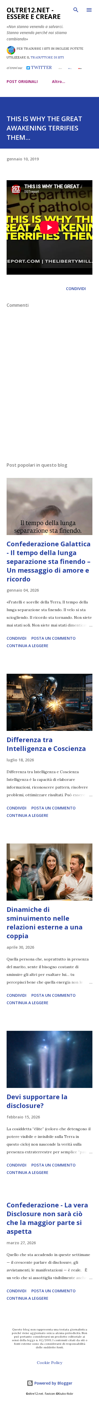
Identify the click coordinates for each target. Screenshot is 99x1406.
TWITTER (40, 67)
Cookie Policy (49, 1362)
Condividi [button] (76, 288)
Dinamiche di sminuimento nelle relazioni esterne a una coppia (44, 922)
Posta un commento (53, 638)
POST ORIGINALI (22, 81)
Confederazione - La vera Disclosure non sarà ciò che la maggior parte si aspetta (47, 1218)
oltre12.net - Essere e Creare (34, 13)
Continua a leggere (27, 645)
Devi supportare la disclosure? (37, 1101)
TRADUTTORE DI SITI (47, 57)
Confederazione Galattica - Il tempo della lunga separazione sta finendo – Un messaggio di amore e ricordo (48, 561)
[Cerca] (76, 10)
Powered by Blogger (52, 1383)
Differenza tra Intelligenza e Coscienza (46, 744)
